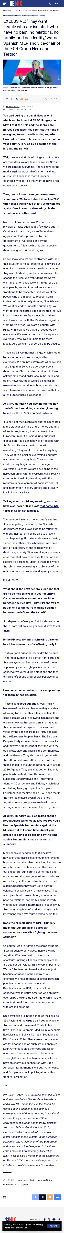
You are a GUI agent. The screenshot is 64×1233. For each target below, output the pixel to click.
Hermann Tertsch (12, 1184)
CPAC (32, 1180)
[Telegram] (59, 1219)
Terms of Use (21, 1228)
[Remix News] (16, 3)
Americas (23, 1180)
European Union (12, 15)
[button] (53, 1226)
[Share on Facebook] (11, 99)
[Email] (21, 99)
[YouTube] (54, 1219)
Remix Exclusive (30, 15)
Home (6, 10)
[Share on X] (16, 99)
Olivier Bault (13, 106)
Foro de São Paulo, (33, 997)
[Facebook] (44, 1219)
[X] (49, 1219)
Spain (42, 15)
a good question (27, 703)
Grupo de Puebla (37, 1020)
